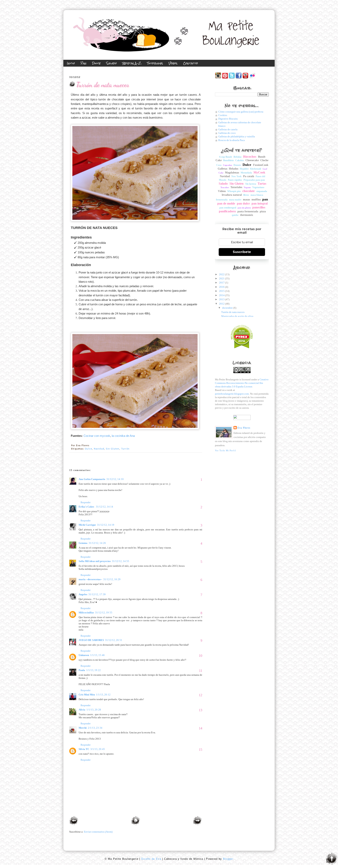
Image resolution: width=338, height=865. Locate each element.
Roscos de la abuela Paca (231, 140)
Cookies (222, 115)
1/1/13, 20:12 (103, 694)
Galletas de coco (227, 132)
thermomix (246, 215)
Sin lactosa (250, 183)
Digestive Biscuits (228, 118)
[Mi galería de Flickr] (252, 77)
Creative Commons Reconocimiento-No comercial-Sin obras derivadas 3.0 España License (242, 383)
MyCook (259, 172)
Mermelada (246, 172)
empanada (261, 191)
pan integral (260, 203)
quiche (235, 215)
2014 (222, 295)
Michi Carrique (87, 524)
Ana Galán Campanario (92, 479)
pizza (263, 211)
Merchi (83, 727)
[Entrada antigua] (197, 821)
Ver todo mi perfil (225, 450)
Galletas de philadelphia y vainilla (236, 136)
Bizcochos (249, 156)
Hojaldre (244, 168)
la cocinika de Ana (123, 435)
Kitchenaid (255, 168)
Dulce (88, 448)
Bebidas (238, 156)
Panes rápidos (235, 180)
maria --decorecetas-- (90, 579)
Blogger (227, 858)
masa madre (235, 199)
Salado (223, 183)
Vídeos (222, 191)
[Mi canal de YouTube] (245, 77)
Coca (218, 165)
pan (265, 199)
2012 (222, 303)
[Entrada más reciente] (74, 821)
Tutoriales (236, 187)
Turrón (125, 448)
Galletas (222, 168)
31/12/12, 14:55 (120, 561)
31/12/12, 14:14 (104, 506)
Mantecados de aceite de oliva (237, 316)
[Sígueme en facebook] (239, 77)
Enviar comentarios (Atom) (98, 831)
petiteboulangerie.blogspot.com (232, 393)
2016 (222, 286)
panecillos (258, 207)
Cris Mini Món (87, 694)
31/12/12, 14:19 (105, 524)
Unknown (84, 655)
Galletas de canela (227, 129)
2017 (222, 282)
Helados (233, 168)
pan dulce (243, 203)
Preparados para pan (254, 180)
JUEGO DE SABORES (91, 640)
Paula (82, 670)
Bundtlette (228, 160)
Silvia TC (84, 749)
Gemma (83, 543)
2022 (222, 274)
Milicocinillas (86, 612)
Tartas (262, 183)
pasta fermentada (247, 211)
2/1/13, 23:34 (95, 727)
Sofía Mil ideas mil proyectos (95, 561)
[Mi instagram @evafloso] (218, 77)
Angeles (83, 594)
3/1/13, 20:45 (97, 749)
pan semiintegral (227, 207)
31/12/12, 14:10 (115, 479)
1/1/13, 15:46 (97, 655)
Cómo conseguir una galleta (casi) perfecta (240, 111)
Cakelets (239, 160)
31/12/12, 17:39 (97, 594)
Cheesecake (252, 160)
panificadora (227, 211)
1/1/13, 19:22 (93, 670)
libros (246, 195)
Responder (86, 502)
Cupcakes (227, 165)
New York (236, 176)
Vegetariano (258, 187)
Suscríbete (242, 252)
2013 (222, 299)
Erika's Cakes (87, 506)
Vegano (247, 187)
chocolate (248, 191)
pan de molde (226, 203)
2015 (222, 291)
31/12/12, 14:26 (97, 543)
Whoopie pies (234, 191)
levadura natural (232, 194)
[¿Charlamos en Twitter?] (232, 77)
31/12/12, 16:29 (111, 579)
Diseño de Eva (150, 858)
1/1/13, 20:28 (93, 709)
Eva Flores (243, 427)
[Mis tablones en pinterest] (225, 77)
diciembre (227, 307)
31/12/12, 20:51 (113, 640)
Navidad (99, 448)
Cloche (264, 160)
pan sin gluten (244, 207)
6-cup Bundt (225, 156)
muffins (256, 199)
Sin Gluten (112, 448)
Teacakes (224, 187)
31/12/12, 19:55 (103, 612)
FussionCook (260, 165)
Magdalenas (232, 172)
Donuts (237, 165)
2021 (222, 278)
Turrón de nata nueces (102, 84)
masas (246, 199)
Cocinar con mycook (97, 435)
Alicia (82, 709)
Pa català (248, 176)
